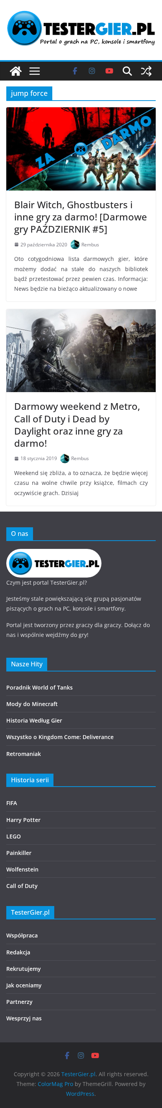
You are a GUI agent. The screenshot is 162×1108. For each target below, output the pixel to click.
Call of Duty (22, 886)
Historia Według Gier (34, 720)
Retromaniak (23, 754)
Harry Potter (23, 820)
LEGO (13, 836)
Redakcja (18, 952)
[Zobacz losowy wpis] (146, 71)
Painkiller (18, 853)
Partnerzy (19, 1001)
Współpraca (22, 935)
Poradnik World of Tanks (39, 687)
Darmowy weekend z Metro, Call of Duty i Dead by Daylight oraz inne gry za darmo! (77, 424)
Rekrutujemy (23, 968)
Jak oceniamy (24, 985)
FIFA (11, 803)
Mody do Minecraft (32, 704)
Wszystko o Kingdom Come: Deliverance (60, 737)
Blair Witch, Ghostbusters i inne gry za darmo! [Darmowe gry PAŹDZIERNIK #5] (80, 216)
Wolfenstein (22, 869)
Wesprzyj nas (24, 1018)
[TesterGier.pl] (15, 71)
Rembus (90, 244)
